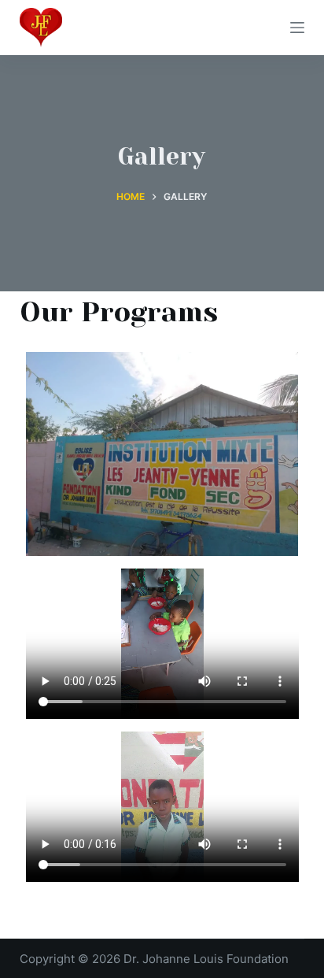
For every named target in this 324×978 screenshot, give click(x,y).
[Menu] (297, 27)
